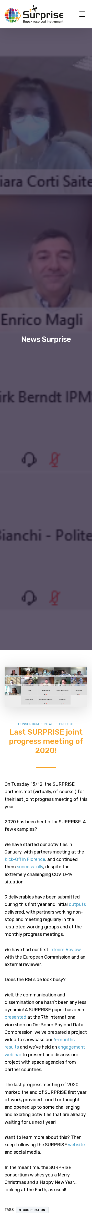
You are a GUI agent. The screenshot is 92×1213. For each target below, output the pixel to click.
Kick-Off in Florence (25, 859)
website (76, 1145)
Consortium (28, 724)
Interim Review (65, 949)
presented (15, 1017)
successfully (30, 867)
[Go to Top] (82, 1201)
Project (66, 724)
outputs (77, 904)
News (48, 724)
